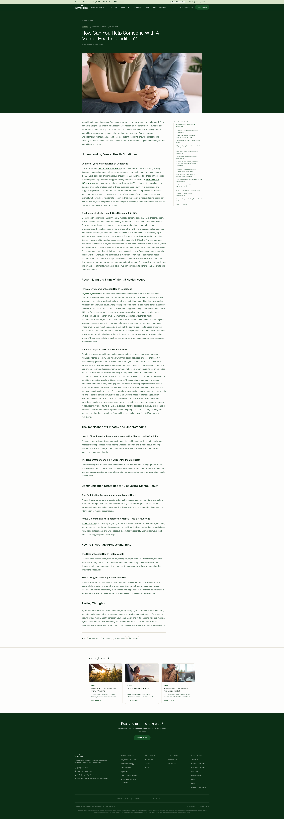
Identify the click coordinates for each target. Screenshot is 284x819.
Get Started (202, 7)
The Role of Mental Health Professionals (185, 195)
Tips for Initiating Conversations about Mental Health (189, 181)
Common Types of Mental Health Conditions (187, 131)
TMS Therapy (126, 768)
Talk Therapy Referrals (129, 776)
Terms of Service (204, 806)
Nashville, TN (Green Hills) (98, 2)
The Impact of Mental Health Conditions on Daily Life (186, 136)
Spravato (124, 772)
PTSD (147, 768)
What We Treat (96, 7)
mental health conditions (109, 168)
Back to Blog (88, 21)
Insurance (162, 7)
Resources (137, 7)
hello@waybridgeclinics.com (199, 2)
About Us (194, 760)
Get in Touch (142, 738)
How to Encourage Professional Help (188, 190)
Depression (149, 760)
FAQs (193, 780)
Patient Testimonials (198, 788)
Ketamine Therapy (127, 764)
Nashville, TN (173, 760)
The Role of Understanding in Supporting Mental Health (186, 170)
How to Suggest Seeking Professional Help (189, 200)
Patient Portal (176, 2)
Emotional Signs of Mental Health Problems (187, 152)
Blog (193, 784)
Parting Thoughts (181, 204)
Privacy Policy (191, 806)
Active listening (89, 523)
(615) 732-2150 (83, 768)
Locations (125, 7)
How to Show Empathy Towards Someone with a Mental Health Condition (187, 164)
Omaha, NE (172, 764)
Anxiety (147, 764)
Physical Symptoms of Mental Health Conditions (189, 147)
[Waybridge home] (81, 7)
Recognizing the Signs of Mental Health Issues (188, 142)
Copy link (95, 638)
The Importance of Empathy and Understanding (186, 157)
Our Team (194, 772)
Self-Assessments (198, 768)
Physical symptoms (91, 293)
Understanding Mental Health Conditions (185, 126)
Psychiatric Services (128, 760)
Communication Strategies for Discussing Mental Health (185, 175)
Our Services (112, 7)
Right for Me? (151, 7)
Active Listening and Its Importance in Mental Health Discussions (189, 186)
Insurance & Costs (198, 764)
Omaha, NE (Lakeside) (116, 2)
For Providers (196, 776)
